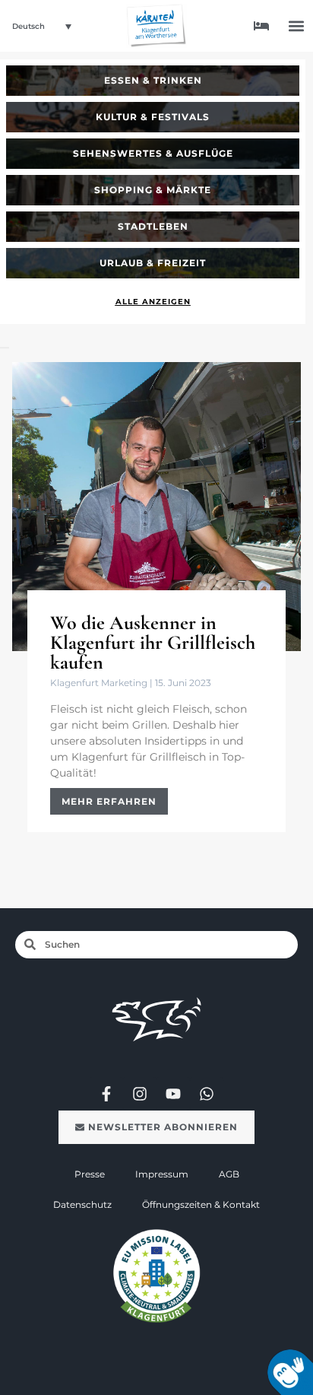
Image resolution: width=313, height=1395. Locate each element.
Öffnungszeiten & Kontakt (201, 1204)
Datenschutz (82, 1204)
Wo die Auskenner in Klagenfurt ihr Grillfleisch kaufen (152, 642)
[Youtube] (173, 1094)
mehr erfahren (109, 801)
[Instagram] (139, 1094)
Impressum (161, 1174)
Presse (89, 1174)
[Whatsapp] (206, 1094)
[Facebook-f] (106, 1094)
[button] (296, 26)
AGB (229, 1174)
